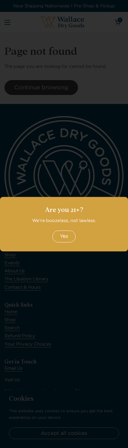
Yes (64, 236)
